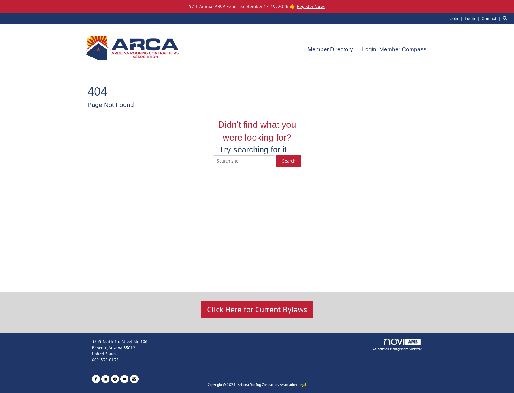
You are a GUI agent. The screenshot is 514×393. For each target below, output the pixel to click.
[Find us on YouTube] (124, 379)
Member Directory (330, 49)
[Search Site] (506, 18)
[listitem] (456, 18)
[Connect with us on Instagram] (115, 379)
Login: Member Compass (394, 49)
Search (289, 161)
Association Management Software (397, 349)
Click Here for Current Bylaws (257, 309)
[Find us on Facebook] (96, 379)
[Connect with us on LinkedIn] (105, 379)
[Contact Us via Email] (134, 379)
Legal (302, 384)
